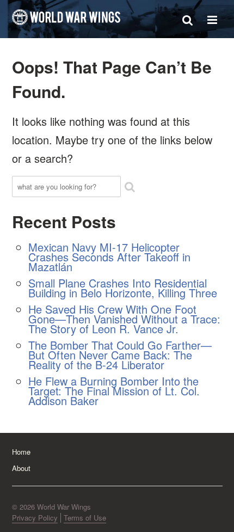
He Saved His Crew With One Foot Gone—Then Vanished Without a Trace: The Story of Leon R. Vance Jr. (124, 319)
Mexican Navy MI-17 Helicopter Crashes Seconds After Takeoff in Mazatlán (109, 256)
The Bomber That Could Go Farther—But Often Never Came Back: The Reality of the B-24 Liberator (120, 354)
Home (21, 452)
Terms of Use (85, 517)
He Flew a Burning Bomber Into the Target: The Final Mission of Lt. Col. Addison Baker (114, 390)
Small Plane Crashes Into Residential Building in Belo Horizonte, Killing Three (122, 288)
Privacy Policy (35, 517)
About (21, 468)
